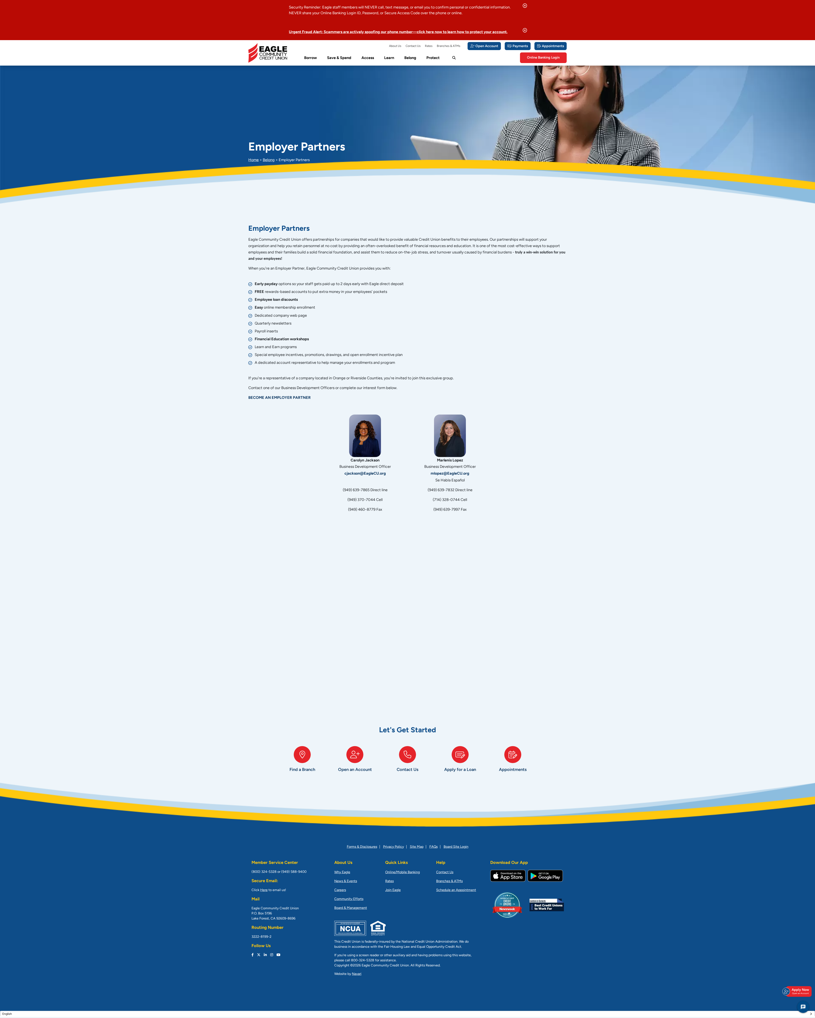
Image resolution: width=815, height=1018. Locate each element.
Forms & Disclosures (362, 847)
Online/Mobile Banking (402, 872)
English (7, 1014)
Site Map (416, 847)
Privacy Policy (393, 847)
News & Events (345, 881)
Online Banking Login (543, 57)
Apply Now (800, 991)
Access (367, 58)
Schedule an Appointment (456, 890)
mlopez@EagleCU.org (450, 474)
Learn (389, 58)
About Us (395, 46)
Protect (433, 58)
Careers (340, 890)
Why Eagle (342, 872)
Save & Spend (339, 58)
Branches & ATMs (448, 46)
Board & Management (350, 908)
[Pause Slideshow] (87, 666)
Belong (410, 58)
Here (264, 890)
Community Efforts (348, 899)
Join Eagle (393, 890)
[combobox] (407, 1014)
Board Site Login (456, 847)
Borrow (310, 58)
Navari (356, 974)
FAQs (433, 847)
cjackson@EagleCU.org (365, 474)
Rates (429, 46)
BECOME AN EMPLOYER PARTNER (279, 398)
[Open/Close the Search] (454, 58)
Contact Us (413, 46)
